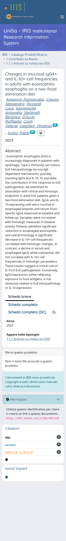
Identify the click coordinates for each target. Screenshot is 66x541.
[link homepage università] (20, 17)
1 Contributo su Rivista (22, 59)
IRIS (5, 55)
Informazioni (18, 399)
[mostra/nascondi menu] (62, 17)
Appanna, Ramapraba (25, 99)
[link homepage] (13, 7)
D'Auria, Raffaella (20, 119)
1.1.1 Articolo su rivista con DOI (28, 63)
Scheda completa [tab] (23, 304)
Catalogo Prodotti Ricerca (29, 55)
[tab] (54, 312)
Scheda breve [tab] (19, 296)
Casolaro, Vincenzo (35, 125)
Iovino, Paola (18, 132)
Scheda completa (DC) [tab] (27, 312)
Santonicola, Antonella (20, 110)
